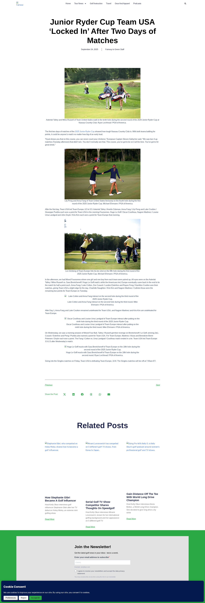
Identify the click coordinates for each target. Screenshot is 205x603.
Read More (49, 519)
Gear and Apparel (122, 3)
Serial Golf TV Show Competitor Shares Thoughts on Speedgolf (100, 505)
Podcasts (137, 3)
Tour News (78, 3)
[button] (185, 3)
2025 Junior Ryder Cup (85, 131)
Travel (108, 3)
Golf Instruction (96, 3)
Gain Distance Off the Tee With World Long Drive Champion (142, 497)
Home (68, 3)
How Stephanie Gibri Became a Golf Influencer (60, 499)
